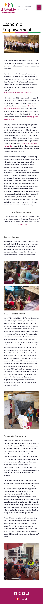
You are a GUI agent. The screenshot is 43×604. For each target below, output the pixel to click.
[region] (21, 410)
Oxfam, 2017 (22, 224)
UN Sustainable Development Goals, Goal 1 (18, 92)
